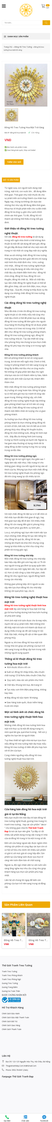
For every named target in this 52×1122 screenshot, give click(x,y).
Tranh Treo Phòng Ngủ (11, 979)
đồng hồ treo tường (22, 236)
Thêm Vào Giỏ (14, 162)
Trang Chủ (8, 47)
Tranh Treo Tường (9, 971)
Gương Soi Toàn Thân (11, 991)
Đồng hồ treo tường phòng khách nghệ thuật (20, 940)
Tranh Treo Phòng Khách (12, 975)
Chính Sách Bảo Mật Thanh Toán (15, 1017)
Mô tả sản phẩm (11, 180)
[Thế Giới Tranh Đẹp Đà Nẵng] (26, 9)
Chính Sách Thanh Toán (11, 1029)
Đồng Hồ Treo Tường (23, 47)
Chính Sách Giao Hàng (11, 1025)
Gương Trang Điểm (10, 987)
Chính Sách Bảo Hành (11, 1013)
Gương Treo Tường (10, 983)
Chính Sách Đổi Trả (9, 1021)
